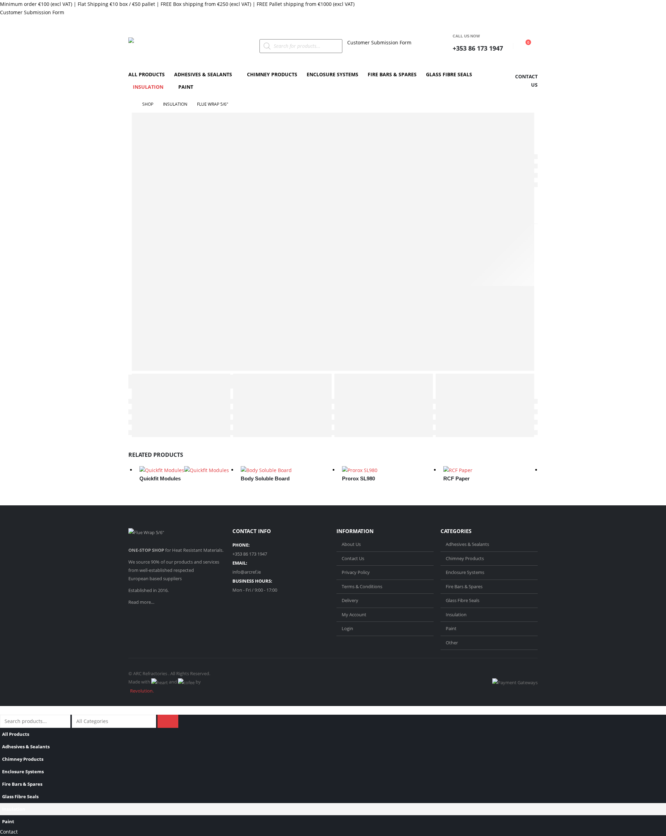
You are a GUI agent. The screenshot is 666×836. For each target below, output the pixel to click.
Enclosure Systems (332, 74)
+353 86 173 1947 (478, 48)
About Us (351, 544)
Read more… (141, 602)
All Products (146, 74)
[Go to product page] (186, 470)
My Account (354, 614)
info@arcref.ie (246, 572)
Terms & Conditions (362, 586)
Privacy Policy (356, 572)
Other (452, 642)
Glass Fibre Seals (449, 74)
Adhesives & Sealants (203, 74)
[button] (4, 710)
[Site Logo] (171, 46)
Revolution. (142, 691)
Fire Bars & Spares (392, 74)
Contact (9, 831)
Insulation (148, 87)
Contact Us (353, 558)
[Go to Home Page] (130, 104)
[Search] (167, 721)
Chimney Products (272, 74)
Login (347, 628)
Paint (185, 87)
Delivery (350, 600)
